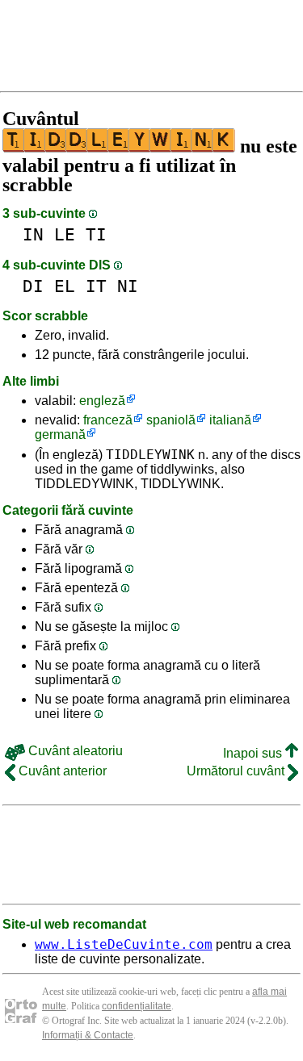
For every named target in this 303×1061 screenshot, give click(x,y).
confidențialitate (136, 1006)
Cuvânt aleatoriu (74, 751)
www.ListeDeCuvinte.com (124, 944)
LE (64, 234)
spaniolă (171, 420)
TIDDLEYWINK (150, 454)
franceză (108, 420)
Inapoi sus (254, 753)
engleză (102, 400)
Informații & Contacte (87, 1035)
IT (96, 286)
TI (96, 234)
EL (64, 286)
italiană (230, 420)
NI (127, 286)
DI (33, 286)
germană (60, 434)
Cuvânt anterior (61, 771)
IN (33, 234)
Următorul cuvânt (237, 771)
